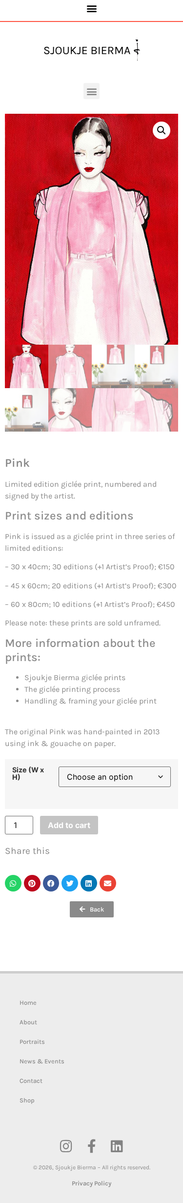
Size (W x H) (28, 774)
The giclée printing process (72, 689)
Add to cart (69, 825)
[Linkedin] (117, 1146)
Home (28, 1002)
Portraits (32, 1041)
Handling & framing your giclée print (90, 700)
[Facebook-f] (92, 1146)
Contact (31, 1080)
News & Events (42, 1061)
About (28, 1022)
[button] (91, 8)
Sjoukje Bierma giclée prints (74, 677)
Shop (27, 1100)
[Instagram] (66, 1146)
